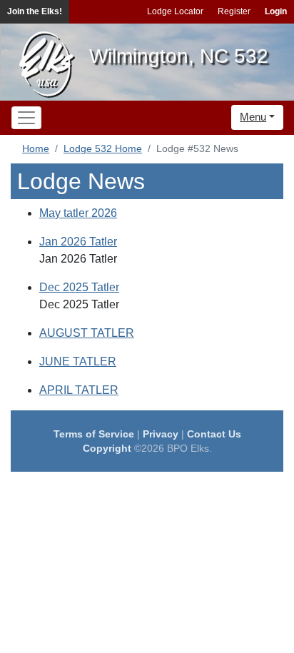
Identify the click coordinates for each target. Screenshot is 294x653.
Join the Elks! (34, 11)
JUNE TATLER (77, 361)
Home (35, 148)
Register (234, 11)
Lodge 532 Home (103, 148)
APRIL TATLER (78, 390)
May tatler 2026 (78, 213)
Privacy (160, 434)
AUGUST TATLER (86, 333)
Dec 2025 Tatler (79, 287)
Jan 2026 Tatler (78, 242)
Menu (253, 117)
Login (276, 11)
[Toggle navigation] (26, 117)
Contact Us (214, 434)
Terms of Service (94, 434)
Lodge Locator (175, 11)
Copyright (107, 448)
